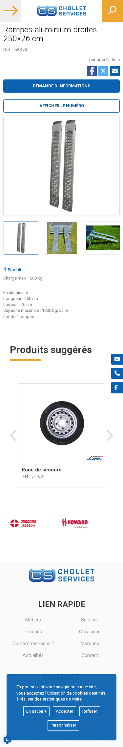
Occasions (89, 631)
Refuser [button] (89, 711)
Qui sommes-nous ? (33, 643)
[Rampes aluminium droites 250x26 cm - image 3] (103, 238)
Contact (90, 655)
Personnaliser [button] (63, 725)
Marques (90, 643)
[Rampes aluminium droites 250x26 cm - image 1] (21, 238)
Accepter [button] (64, 711)
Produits (33, 631)
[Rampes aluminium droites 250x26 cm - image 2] (62, 238)
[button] (61, 106)
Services (90, 619)
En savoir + (36, 711)
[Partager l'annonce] (115, 71)
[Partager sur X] (103, 71)
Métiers (33, 619)
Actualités (33, 655)
